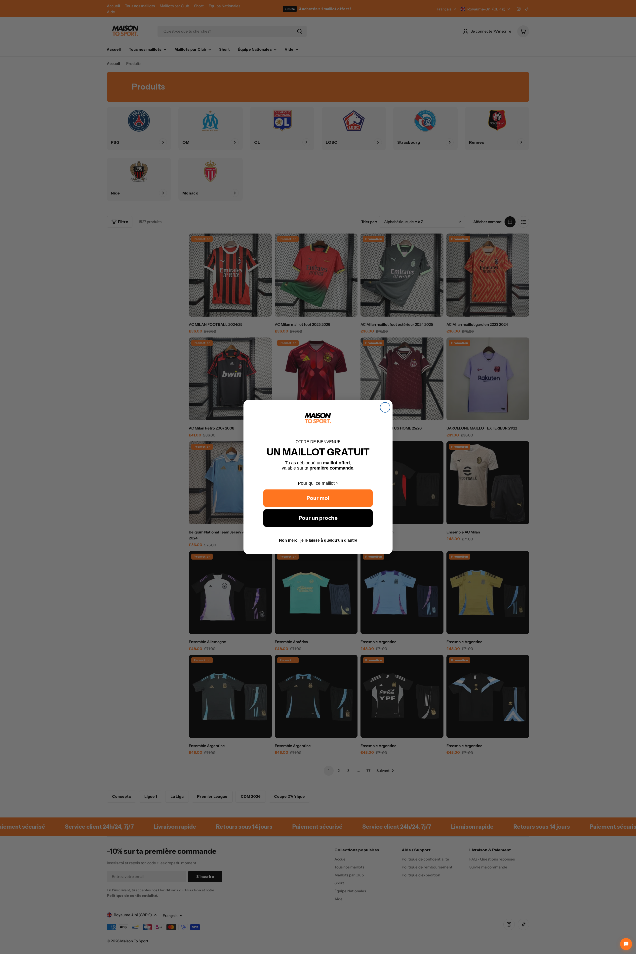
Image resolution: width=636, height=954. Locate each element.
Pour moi (318, 498)
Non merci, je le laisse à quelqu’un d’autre (318, 540)
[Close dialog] (385, 407)
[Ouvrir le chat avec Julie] (626, 944)
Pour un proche (318, 518)
